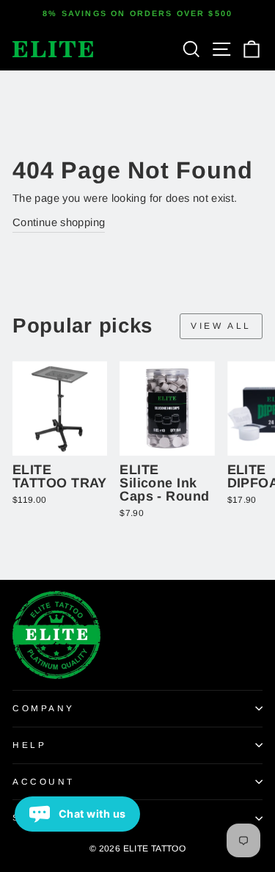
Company (43, 708)
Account (43, 781)
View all (221, 326)
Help (29, 744)
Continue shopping (58, 222)
